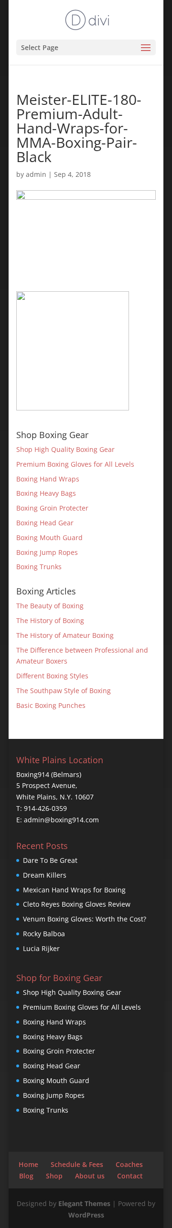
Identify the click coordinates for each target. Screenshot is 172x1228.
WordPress (86, 1214)
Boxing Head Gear (45, 522)
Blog (26, 1175)
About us (90, 1175)
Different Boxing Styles (52, 675)
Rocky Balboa (44, 933)
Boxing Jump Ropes (47, 552)
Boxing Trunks (39, 566)
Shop (54, 1175)
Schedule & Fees (77, 1164)
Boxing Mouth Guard (49, 537)
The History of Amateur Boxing (65, 635)
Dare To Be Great (50, 860)
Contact (130, 1175)
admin (36, 174)
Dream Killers (44, 875)
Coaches (129, 1164)
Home (28, 1164)
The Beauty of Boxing (50, 605)
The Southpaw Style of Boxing (63, 690)
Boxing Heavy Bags (46, 493)
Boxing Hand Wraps (47, 478)
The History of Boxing (50, 620)
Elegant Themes (84, 1203)
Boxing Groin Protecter (52, 507)
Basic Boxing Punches (51, 705)
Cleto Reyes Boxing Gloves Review (76, 904)
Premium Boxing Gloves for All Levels (75, 464)
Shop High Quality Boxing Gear (65, 449)
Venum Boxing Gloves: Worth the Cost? (84, 918)
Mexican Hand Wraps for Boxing (74, 889)
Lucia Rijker (41, 948)
